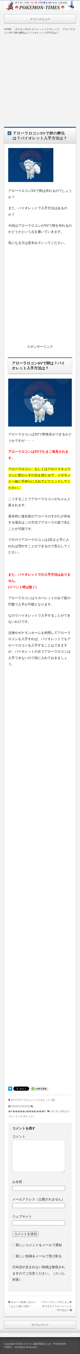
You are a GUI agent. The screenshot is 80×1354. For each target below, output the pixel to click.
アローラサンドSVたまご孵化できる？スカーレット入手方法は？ (56, 1306)
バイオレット (42, 1100)
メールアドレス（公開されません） (38, 1199)
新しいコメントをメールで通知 (39, 1245)
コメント (18, 1136)
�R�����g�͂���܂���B (27, 1111)
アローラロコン (24, 1100)
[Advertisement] (40, 77)
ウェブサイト (22, 1216)
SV (12, 1100)
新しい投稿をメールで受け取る (39, 1256)
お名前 (17, 1182)
